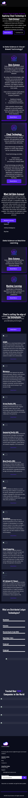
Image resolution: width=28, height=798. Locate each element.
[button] (19, 3)
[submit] (24, 777)
